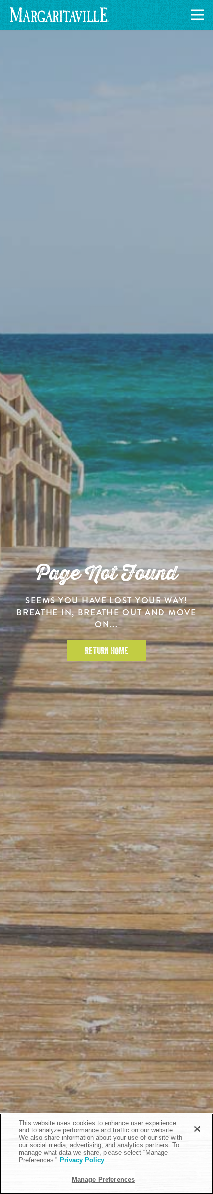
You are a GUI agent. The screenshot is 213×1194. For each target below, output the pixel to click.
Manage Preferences (103, 1179)
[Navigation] (195, 15)
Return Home (106, 650)
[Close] (197, 1129)
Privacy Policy (82, 1160)
